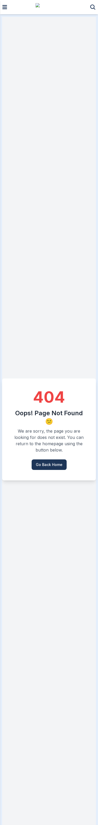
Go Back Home (49, 464)
